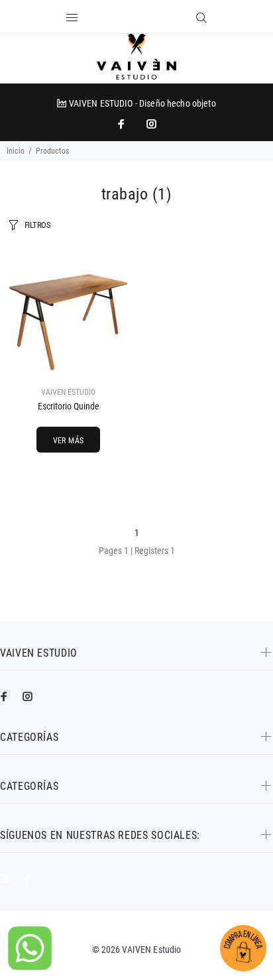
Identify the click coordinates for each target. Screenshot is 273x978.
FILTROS (38, 225)
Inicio (16, 151)
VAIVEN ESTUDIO (68, 392)
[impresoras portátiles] (122, 124)
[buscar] (201, 17)
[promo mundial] (150, 124)
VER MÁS (68, 440)
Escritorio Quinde (68, 406)
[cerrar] (143, 18)
